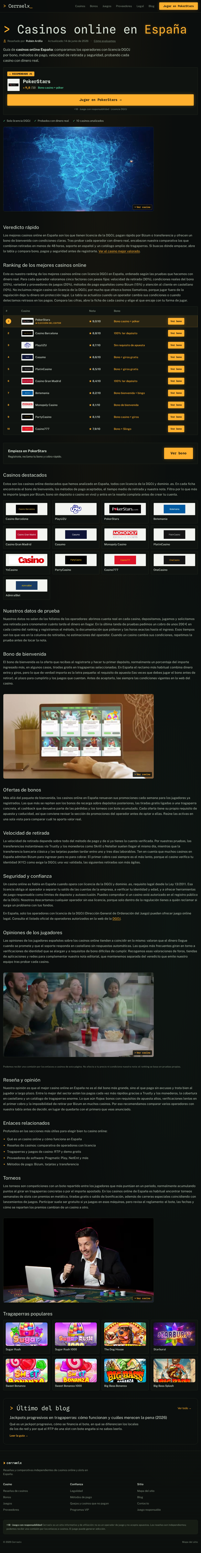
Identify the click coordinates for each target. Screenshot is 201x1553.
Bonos (94, 6)
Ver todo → (184, 1408)
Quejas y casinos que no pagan (89, 1503)
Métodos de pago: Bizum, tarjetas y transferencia (43, 1164)
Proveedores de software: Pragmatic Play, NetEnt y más (47, 1158)
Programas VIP (79, 1509)
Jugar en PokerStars (178, 6)
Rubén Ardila (34, 41)
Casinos (80, 6)
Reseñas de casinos (15, 1490)
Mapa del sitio (145, 1490)
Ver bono (176, 321)
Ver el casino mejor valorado (119, 251)
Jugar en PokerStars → (100, 100)
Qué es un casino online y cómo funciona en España (44, 1139)
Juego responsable (149, 1509)
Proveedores (124, 6)
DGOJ (116, 918)
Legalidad (76, 1490)
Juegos (106, 6)
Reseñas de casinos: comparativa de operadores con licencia (51, 1145)
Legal (140, 6)
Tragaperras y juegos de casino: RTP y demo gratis (44, 1152)
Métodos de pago (81, 1497)
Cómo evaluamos (105, 41)
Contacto (143, 1503)
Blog (151, 6)
